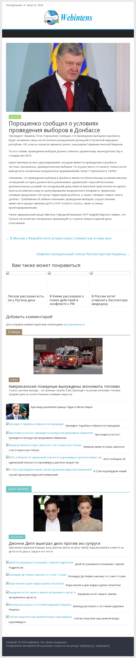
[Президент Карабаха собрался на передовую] (35, 424)
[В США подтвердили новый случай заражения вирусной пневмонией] (49, 469)
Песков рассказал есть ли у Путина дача (26, 298)
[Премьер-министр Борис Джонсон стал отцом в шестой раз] (43, 445)
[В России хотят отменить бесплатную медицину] (110, 273)
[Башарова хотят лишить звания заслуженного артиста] (41, 592)
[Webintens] (9, 33)
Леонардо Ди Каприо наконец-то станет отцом (96, 576)
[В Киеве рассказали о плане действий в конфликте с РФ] (68, 273)
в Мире (14, 379)
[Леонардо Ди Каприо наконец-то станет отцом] (36, 574)
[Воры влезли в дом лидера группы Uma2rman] (35, 583)
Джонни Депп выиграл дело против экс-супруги (54, 543)
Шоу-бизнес (17, 536)
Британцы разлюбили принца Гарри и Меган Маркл (62, 407)
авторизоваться (74, 324)
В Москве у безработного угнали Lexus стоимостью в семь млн (59, 238)
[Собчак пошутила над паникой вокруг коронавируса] (39, 616)
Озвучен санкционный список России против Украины (83, 254)
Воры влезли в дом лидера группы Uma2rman (93, 585)
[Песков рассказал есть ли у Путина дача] (26, 273)
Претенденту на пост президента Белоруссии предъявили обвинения (64, 436)
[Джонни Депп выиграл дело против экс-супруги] (68, 497)
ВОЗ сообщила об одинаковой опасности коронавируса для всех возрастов (67, 460)
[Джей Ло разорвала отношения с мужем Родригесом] (39, 562)
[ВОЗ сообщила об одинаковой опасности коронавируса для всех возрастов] (54, 457)
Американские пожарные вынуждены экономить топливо (64, 386)
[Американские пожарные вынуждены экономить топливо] (68, 339)
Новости (14, 116)
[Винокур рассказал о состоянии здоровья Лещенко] (38, 604)
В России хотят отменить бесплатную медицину (110, 300)
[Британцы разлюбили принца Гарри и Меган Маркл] (17, 405)
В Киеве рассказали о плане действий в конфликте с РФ (67, 300)
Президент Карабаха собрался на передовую (92, 425)
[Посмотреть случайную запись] (126, 33)
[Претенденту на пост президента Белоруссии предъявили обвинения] (49, 433)
